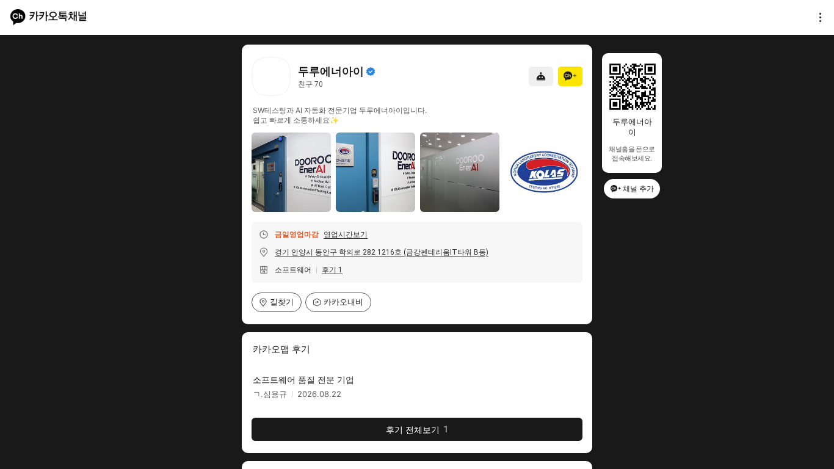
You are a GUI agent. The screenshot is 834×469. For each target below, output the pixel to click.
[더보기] (817, 17)
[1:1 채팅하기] (541, 76)
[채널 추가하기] (570, 76)
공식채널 (370, 71)
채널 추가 (638, 188)
